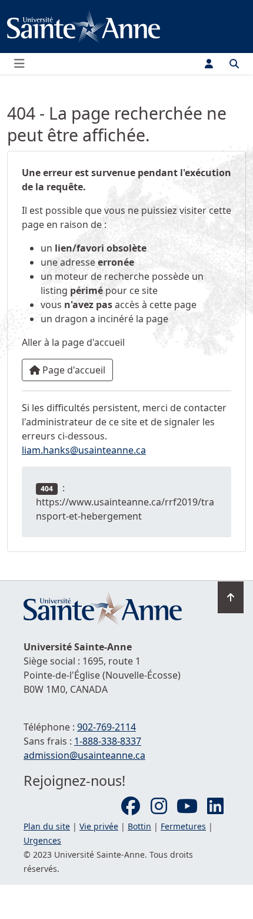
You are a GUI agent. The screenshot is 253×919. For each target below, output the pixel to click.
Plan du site (47, 826)
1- (107, 741)
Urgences (42, 840)
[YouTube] (187, 806)
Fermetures (183, 826)
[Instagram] (159, 806)
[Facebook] (130, 806)
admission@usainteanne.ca (84, 755)
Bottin (139, 826)
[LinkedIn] (215, 806)
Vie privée (98, 826)
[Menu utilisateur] (209, 63)
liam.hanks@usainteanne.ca (84, 450)
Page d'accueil (72, 369)
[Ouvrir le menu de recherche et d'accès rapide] (234, 63)
